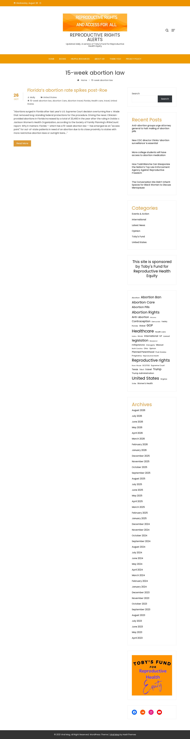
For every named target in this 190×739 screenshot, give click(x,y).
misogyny (150, 345)
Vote (134, 383)
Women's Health (145, 383)
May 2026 (137, 427)
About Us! (100, 58)
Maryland (153, 341)
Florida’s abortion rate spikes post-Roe (67, 90)
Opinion (136, 231)
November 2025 (140, 461)
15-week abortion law (41, 100)
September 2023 (141, 609)
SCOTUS (146, 365)
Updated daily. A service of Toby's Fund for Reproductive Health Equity (95, 44)
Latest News (138, 225)
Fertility (164, 321)
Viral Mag (114, 734)
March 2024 (138, 575)
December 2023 (141, 592)
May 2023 (137, 632)
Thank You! (115, 58)
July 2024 (137, 552)
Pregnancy (137, 355)
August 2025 (138, 478)
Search (136, 93)
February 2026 (140, 444)
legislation (140, 340)
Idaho (134, 336)
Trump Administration (143, 373)
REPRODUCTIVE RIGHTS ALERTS (95, 37)
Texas (135, 369)
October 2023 (139, 603)
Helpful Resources (80, 58)
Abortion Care (60, 100)
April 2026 (137, 433)
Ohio (146, 348)
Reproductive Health (151, 356)
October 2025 (139, 467)
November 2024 (141, 529)
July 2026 (137, 416)
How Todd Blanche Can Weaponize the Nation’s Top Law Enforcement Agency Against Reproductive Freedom (151, 168)
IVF (160, 336)
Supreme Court (158, 365)
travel (107, 100)
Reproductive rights (151, 360)
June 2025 (137, 490)
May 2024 (137, 564)
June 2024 (137, 558)
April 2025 (137, 501)
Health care (97, 100)
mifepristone (138, 344)
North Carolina (137, 349)
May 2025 (137, 495)
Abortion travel (75, 100)
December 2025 (141, 455)
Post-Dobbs (161, 352)
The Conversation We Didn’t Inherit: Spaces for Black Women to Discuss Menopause (151, 184)
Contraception (141, 321)
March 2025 (138, 507)
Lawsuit (166, 336)
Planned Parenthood (143, 351)
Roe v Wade (136, 365)
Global (142, 326)
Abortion (136, 297)
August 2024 (138, 546)
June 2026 (137, 421)
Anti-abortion (140, 317)
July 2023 (137, 621)
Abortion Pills (141, 307)
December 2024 (141, 524)
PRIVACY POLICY (133, 58)
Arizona (153, 317)
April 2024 (137, 569)
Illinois (140, 336)
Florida (87, 100)
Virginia (163, 379)
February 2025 (140, 512)
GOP (150, 325)
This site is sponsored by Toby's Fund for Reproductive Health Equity (152, 268)
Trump (157, 369)
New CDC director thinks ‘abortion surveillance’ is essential (150, 142)
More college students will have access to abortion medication (149, 154)
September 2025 (141, 472)
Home (51, 58)
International (139, 219)
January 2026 (139, 450)
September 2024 (141, 541)
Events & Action (140, 213)
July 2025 (137, 484)
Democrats (156, 321)
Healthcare (143, 331)
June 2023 (137, 626)
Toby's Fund (138, 236)
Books (62, 58)
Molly (32, 97)
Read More (22, 143)
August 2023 (138, 615)
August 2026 (138, 410)
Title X (141, 369)
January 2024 (139, 586)
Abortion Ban (151, 297)
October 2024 (139, 535)
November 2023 (140, 598)
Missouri (159, 345)
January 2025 (139, 518)
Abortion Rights (146, 312)
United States (50, 97)
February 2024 (140, 581)
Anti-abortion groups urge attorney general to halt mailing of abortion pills (151, 128)
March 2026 (138, 438)
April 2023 (137, 638)
